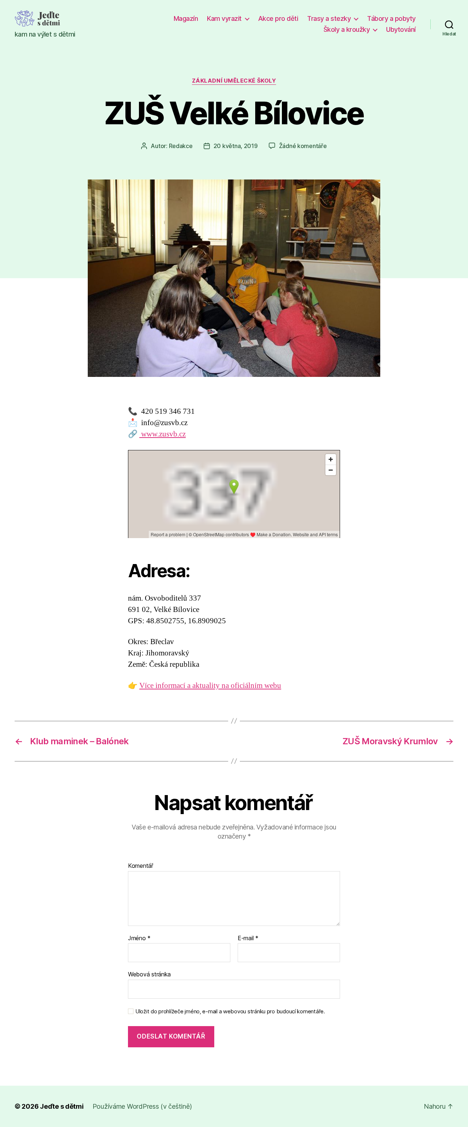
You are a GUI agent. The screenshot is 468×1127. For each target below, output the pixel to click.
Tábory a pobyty (391, 18)
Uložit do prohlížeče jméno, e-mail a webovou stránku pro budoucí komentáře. (230, 1011)
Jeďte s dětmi (62, 1106)
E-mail (248, 938)
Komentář (140, 866)
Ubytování (401, 29)
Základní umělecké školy (234, 80)
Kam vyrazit (224, 18)
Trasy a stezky (329, 18)
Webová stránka (149, 974)
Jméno (139, 938)
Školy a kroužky (347, 29)
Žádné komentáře (303, 146)
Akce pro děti (278, 18)
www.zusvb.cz (162, 434)
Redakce (181, 146)
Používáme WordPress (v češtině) (142, 1106)
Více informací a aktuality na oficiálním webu (210, 686)
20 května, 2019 (236, 146)
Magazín (186, 18)
